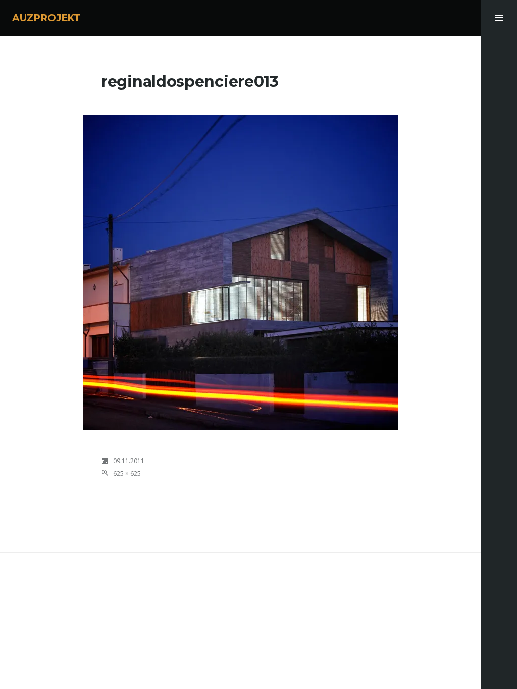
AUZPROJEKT (46, 18)
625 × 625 (127, 473)
